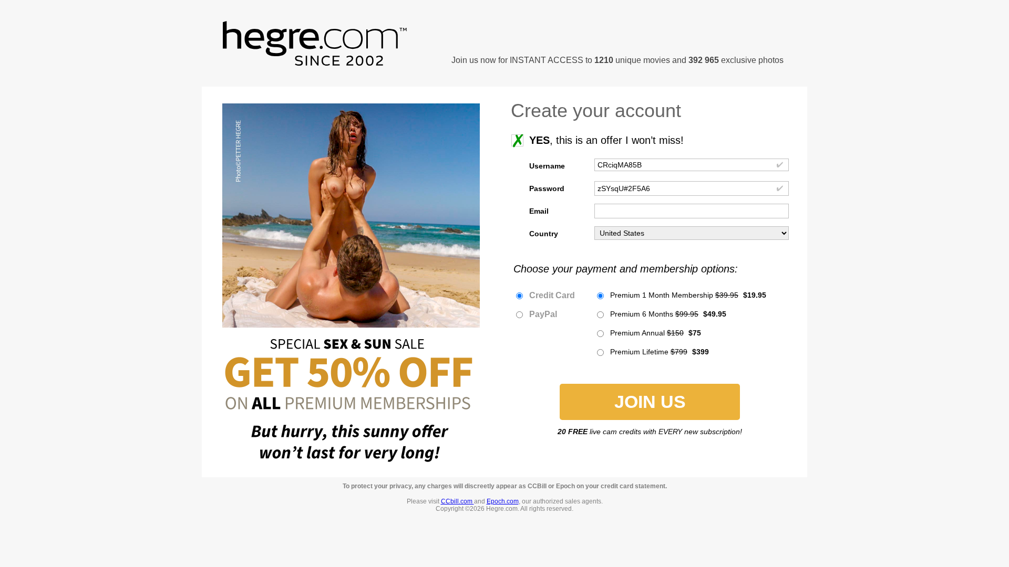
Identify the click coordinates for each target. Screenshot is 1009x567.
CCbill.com (457, 501)
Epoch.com (503, 501)
